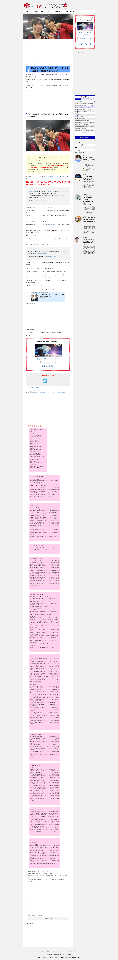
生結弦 (53, 191)
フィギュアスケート (31, 387)
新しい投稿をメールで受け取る (35, 915)
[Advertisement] (48, 51)
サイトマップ (58, 11)
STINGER (78, 957)
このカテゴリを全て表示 (85, 132)
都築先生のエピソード (55, 176)
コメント (30, 881)
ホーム (27, 11)
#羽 (51, 191)
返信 (31, 470)
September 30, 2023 (42, 200)
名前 (29, 899)
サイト (29, 908)
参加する (93, 134)
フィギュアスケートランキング (48, 359)
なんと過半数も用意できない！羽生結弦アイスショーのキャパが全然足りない (48, 391)
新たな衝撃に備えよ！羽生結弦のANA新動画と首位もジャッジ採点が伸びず (47, 392)
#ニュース (48, 253)
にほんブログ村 (48, 366)
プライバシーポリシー (69, 11)
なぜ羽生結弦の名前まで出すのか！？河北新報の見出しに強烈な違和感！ (89, 178)
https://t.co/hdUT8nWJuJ (40, 253)
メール (30, 904)
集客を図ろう (53, 224)
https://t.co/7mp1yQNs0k (44, 197)
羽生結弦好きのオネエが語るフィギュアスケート (59, 954)
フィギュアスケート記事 (38, 11)
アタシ (49, 11)
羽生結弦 (38, 387)
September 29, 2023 (51, 256)
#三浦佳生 (30, 191)
